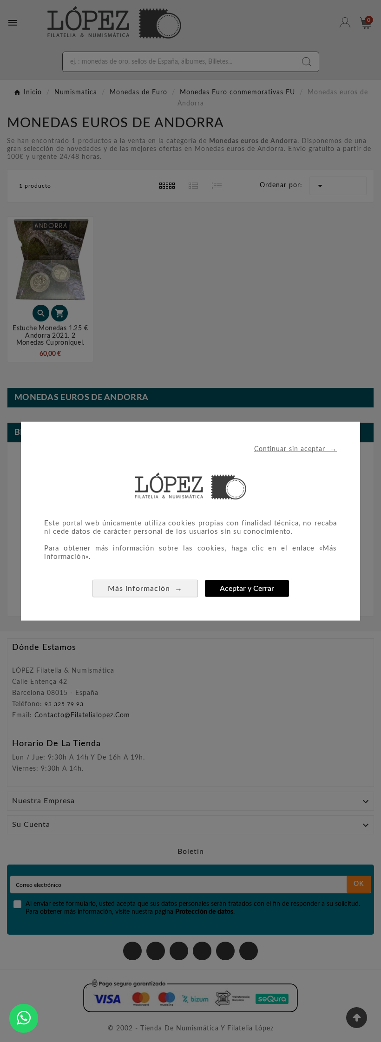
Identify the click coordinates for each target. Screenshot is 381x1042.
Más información (145, 588)
